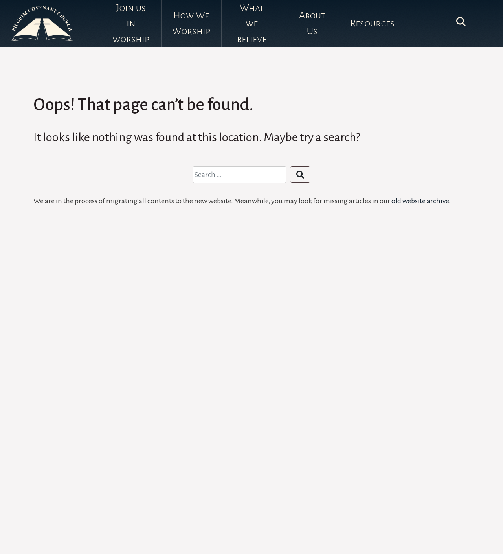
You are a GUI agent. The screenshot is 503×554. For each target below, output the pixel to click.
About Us (312, 23)
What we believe (251, 23)
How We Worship (191, 23)
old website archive (420, 201)
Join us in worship (130, 23)
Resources (372, 23)
